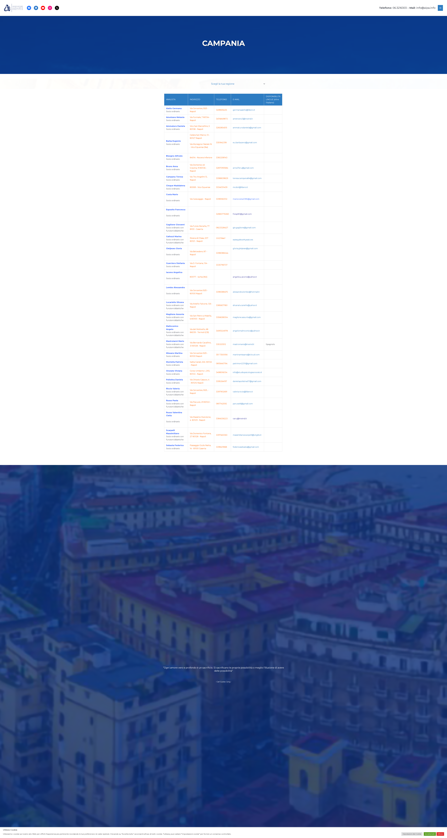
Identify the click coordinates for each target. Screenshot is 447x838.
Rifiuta (440, 834)
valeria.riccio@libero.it (243, 392)
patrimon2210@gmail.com (245, 363)
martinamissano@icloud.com (246, 355)
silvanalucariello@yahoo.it (245, 305)
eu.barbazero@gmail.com (245, 142)
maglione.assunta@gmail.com (247, 317)
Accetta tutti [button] (430, 834)
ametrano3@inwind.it (243, 119)
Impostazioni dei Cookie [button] (412, 834)
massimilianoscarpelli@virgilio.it (247, 435)
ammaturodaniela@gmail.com (247, 128)
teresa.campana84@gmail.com (247, 178)
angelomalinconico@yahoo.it (246, 331)
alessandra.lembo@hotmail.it (246, 292)
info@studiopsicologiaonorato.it (247, 372)
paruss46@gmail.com (243, 404)
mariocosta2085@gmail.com (246, 199)
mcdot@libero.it (240, 187)
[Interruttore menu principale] (440, 8)
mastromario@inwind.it (243, 344)
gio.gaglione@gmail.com (244, 228)
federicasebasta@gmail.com (246, 447)
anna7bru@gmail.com (243, 168)
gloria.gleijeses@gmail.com (245, 248)
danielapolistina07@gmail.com (247, 381)
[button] (264, 84)
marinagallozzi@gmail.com (243, 239)
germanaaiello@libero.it (244, 110)
